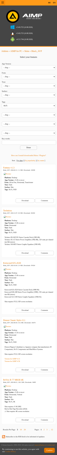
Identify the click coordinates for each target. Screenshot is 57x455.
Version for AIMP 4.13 (12, 359)
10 (21, 430)
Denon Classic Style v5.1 (14, 320)
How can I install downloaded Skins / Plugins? (28, 155)
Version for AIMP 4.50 (12, 361)
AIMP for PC (16, 51)
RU (49, 3)
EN (54, 3)
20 (25, 430)
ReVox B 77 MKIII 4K (13, 380)
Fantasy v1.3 (8, 167)
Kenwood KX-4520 (12, 263)
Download (25, 201)
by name (41, 160)
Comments (44, 201)
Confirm (49, 450)
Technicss (7, 210)
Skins (26, 51)
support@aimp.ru (40, 445)
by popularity (30, 160)
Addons (4, 51)
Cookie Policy (10, 451)
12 (52, 430)
